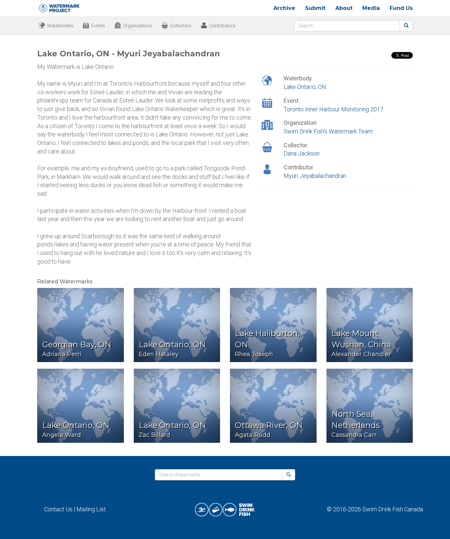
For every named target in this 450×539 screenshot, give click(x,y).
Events (98, 25)
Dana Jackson (302, 153)
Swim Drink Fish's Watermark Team (328, 131)
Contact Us (58, 509)
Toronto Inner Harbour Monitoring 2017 (333, 109)
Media (371, 8)
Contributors (222, 25)
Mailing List (91, 509)
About (343, 8)
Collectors (180, 25)
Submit (315, 8)
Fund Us (401, 8)
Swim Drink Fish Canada (392, 509)
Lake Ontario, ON (305, 86)
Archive (284, 8)
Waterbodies (60, 25)
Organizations (137, 25)
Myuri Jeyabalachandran (315, 175)
